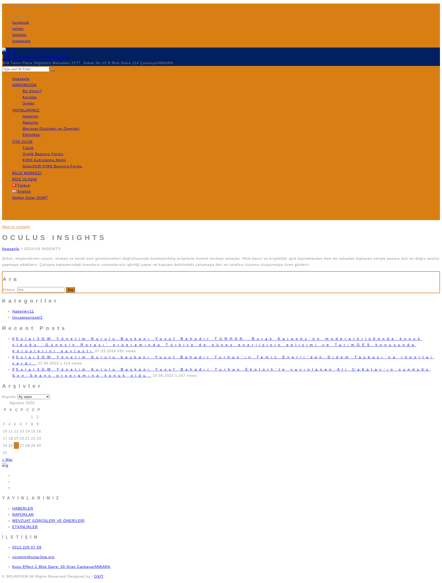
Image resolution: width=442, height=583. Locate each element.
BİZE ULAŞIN (24, 179)
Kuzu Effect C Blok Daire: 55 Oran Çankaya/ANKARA (61, 567)
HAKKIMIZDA (24, 85)
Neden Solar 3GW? (30, 198)
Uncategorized (27, 317)
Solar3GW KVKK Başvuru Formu (52, 166)
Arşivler (9, 397)
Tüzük (28, 148)
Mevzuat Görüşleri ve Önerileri (51, 129)
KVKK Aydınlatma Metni (44, 160)
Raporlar (31, 122)
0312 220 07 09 (26, 547)
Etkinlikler (32, 135)
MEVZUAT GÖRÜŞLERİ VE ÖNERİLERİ (48, 521)
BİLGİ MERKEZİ (27, 173)
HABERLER (22, 508)
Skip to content (16, 227)
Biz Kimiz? (32, 91)
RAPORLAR (23, 514)
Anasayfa (20, 79)
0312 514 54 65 (17, 57)
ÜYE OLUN (22, 142)
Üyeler (29, 103)
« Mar (7, 460)
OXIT (99, 576)
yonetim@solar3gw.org (33, 557)
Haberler (31, 116)
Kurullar (30, 97)
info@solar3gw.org (51, 57)
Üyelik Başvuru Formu (43, 154)
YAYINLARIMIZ (26, 110)
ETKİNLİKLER (25, 527)
